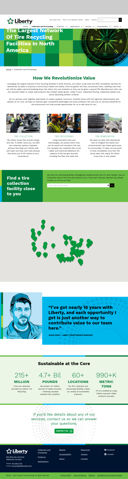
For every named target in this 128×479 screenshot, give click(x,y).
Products (60, 26)
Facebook (111, 450)
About (116, 26)
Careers (94, 20)
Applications (75, 26)
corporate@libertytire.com (22, 466)
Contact (84, 459)
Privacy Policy (66, 475)
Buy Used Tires (55, 20)
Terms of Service (79, 475)
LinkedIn (110, 454)
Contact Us (62, 431)
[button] (43, 223)
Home (25, 26)
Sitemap (92, 475)
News (87, 20)
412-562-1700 (17, 463)
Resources (85, 450)
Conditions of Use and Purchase (109, 475)
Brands (88, 26)
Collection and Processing (42, 26)
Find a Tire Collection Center (73, 20)
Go (112, 185)
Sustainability (102, 26)
